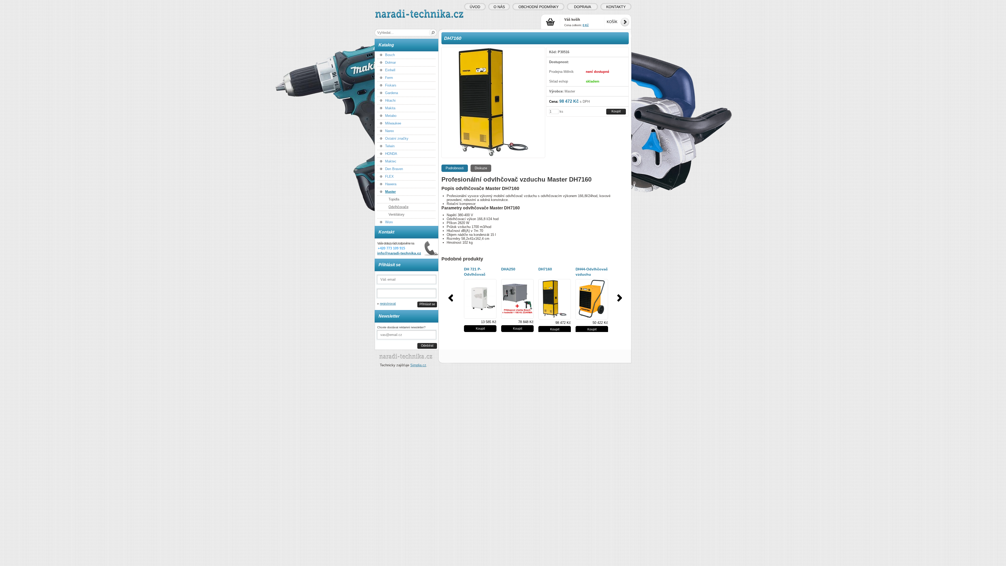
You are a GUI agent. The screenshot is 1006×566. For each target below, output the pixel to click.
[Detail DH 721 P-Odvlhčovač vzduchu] (480, 299)
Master (390, 192)
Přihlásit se (427, 304)
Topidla (394, 199)
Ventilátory (396, 214)
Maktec (390, 161)
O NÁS (499, 7)
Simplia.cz (418, 365)
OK (433, 32)
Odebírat (427, 345)
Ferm (389, 78)
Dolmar (390, 62)
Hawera (390, 184)
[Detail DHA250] (517, 299)
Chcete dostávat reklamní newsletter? (401, 327)
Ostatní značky (396, 138)
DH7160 (545, 269)
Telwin (390, 146)
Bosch (390, 55)
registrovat (388, 304)
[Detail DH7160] (554, 299)
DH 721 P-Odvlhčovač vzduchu (474, 274)
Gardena (391, 93)
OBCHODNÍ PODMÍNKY (538, 7)
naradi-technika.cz (389, 12)
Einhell (390, 70)
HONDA (391, 154)
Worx (389, 222)
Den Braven (394, 169)
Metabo (390, 116)
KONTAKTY (616, 7)
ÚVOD (475, 7)
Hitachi (390, 100)
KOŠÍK (612, 22)
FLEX (389, 176)
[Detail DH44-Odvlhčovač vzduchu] (591, 299)
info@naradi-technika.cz (399, 253)
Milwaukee (393, 123)
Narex (389, 131)
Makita (390, 108)
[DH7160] (493, 102)
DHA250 (508, 269)
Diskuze (481, 168)
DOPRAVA (582, 7)
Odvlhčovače (398, 207)
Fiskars (390, 85)
